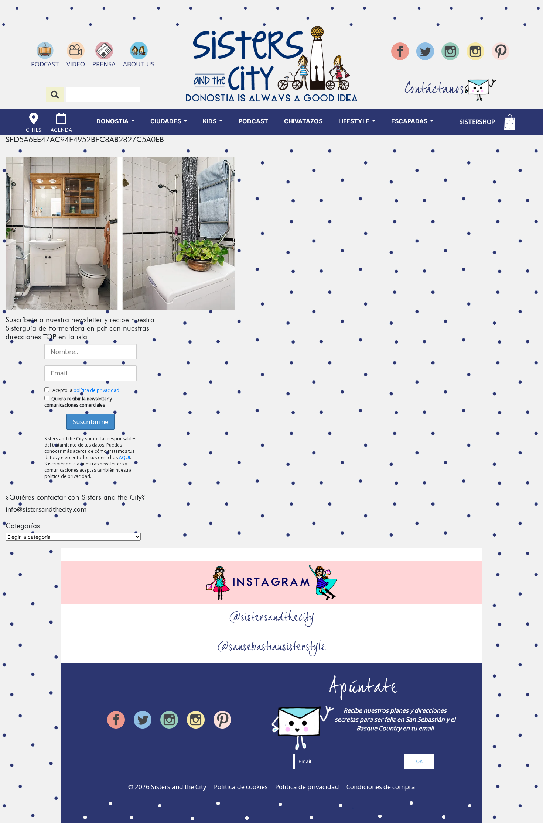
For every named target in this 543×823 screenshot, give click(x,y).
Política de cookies (241, 786)
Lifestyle (354, 121)
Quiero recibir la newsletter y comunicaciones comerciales (78, 402)
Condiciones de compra (380, 786)
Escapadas (410, 121)
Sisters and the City (178, 786)
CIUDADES (166, 121)
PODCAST (253, 121)
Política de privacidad (307, 786)
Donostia (113, 121)
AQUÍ (124, 457)
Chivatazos (303, 121)
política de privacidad (96, 390)
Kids (210, 121)
